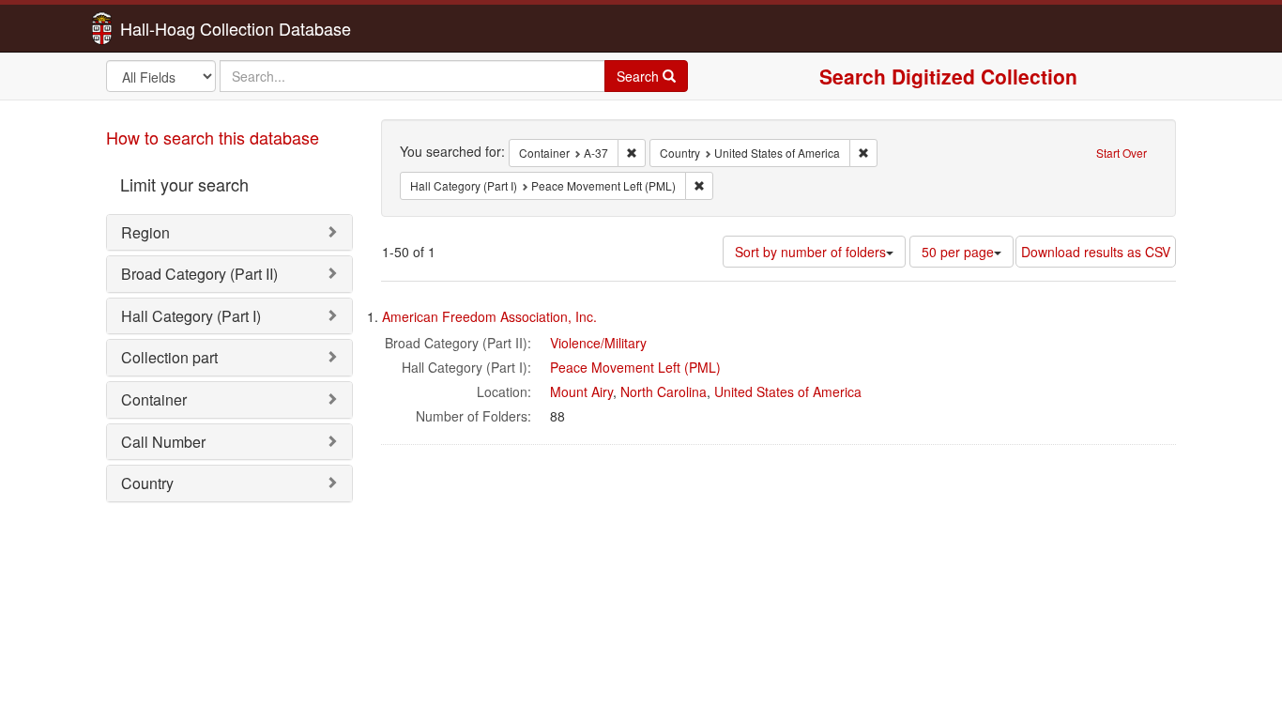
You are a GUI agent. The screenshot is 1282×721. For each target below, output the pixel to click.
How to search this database (212, 137)
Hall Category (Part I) (191, 316)
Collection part (169, 357)
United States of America (788, 391)
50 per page (958, 251)
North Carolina (663, 391)
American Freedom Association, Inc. (489, 316)
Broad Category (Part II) (199, 273)
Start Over (1121, 153)
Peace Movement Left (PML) (635, 367)
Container (154, 399)
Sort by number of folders (810, 251)
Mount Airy (581, 391)
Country (147, 483)
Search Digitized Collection (948, 76)
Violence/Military (598, 342)
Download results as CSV (1095, 251)
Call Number (163, 442)
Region (145, 232)
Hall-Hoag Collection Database (176, 28)
